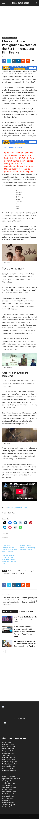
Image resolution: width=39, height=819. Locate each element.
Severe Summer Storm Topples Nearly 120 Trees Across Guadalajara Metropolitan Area (18, 163)
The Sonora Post (7, 798)
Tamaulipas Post (7, 789)
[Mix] (23, 61)
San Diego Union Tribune (17, 508)
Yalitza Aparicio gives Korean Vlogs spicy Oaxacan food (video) (29, 600)
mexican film (14, 573)
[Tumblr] (14, 61)
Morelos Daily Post (8, 776)
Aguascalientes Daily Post (11, 779)
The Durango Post (8, 768)
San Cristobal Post (8, 755)
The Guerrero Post (8, 760)
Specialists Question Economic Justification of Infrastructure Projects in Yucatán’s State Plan (19, 155)
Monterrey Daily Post (9, 762)
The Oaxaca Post (8, 753)
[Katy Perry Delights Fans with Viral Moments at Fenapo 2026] (7, 619)
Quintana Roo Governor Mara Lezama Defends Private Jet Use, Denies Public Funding (25, 643)
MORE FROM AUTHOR (26, 611)
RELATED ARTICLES (9, 611)
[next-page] (6, 651)
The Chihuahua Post (9, 794)
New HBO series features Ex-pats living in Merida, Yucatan (27, 548)
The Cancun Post (8, 744)
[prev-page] (3, 651)
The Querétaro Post (9, 757)
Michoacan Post (7, 785)
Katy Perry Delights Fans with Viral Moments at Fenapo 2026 (25, 619)
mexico (22, 573)
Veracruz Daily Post (8, 805)
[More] (33, 61)
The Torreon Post (8, 803)
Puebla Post (6, 800)
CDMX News (6, 632)
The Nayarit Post (8, 796)
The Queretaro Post (9, 792)
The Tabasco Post (8, 749)
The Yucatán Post (8, 742)
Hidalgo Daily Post (8, 783)
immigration (31, 571)
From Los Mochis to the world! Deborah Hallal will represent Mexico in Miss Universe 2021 (10, 601)
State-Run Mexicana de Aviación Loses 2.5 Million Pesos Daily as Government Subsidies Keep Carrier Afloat (24, 631)
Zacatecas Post (7, 807)
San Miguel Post (7, 781)
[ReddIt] (28, 61)
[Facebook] (4, 61)
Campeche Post (7, 751)
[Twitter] (9, 61)
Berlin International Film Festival (17, 571)
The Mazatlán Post (8, 766)
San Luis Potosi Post (9, 787)
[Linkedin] (18, 61)
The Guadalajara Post (9, 764)
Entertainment (12, 8)
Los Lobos (6, 573)
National (14, 37)
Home (4, 8)
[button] (3, 3)
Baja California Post (9, 747)
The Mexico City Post (9, 770)
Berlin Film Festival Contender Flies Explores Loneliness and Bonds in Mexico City (9, 559)
